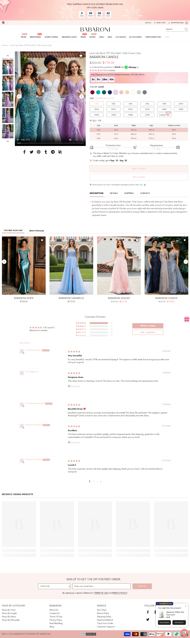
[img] (74, 352)
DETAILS (114, 193)
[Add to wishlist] (81, 55)
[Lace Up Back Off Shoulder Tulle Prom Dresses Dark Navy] (166, 265)
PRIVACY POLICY (119, 593)
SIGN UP (142, 586)
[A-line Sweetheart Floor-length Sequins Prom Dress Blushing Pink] (119, 265)
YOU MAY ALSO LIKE (13, 230)
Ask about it (179, 622)
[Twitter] (31, 152)
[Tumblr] (46, 152)
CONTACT (145, 193)
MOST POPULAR (36, 231)
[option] (50, 98)
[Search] (177, 29)
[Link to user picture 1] (74, 391)
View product (164, 622)
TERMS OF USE (101, 593)
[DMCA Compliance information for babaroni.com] (88, 634)
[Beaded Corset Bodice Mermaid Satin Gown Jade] (24, 265)
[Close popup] (185, 605)
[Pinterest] (39, 152)
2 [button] (93, 482)
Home (5, 45)
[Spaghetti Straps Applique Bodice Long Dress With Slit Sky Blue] (71, 265)
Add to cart (139, 168)
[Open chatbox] (184, 632)
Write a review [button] (148, 325)
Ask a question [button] (148, 332)
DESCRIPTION (96, 193)
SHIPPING (129, 193)
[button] (19, 96)
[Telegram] (53, 152)
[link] (19, 550)
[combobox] (174, 29)
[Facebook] (24, 152)
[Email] (60, 152)
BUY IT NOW (139, 177)
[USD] (5, 22)
